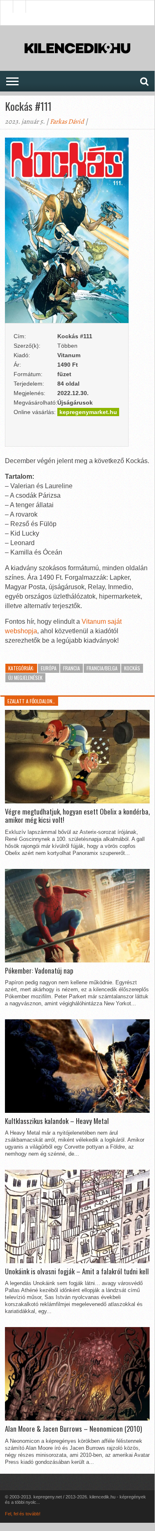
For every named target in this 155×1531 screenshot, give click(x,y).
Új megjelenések (25, 677)
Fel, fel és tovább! (22, 1513)
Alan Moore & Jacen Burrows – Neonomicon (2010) (73, 1429)
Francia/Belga (102, 668)
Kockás (132, 668)
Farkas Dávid (67, 121)
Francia (71, 668)
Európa (48, 668)
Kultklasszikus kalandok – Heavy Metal (57, 1121)
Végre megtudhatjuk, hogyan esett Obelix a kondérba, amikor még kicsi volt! (77, 816)
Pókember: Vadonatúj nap (39, 971)
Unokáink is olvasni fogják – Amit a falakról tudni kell (77, 1271)
